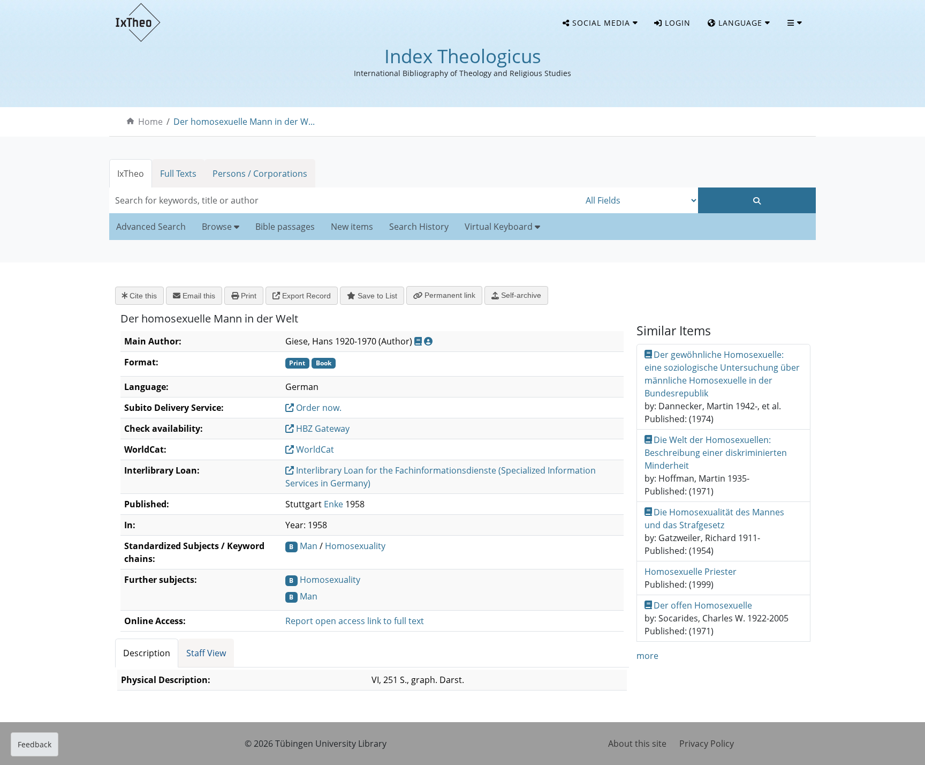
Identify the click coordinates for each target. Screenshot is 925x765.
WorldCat (314, 449)
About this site (637, 743)
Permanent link (448, 295)
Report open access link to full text (354, 621)
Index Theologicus (462, 56)
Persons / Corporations (260, 173)
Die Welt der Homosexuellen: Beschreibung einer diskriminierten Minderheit (716, 452)
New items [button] (352, 226)
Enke (333, 504)
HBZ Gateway (322, 428)
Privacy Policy (706, 743)
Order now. (318, 408)
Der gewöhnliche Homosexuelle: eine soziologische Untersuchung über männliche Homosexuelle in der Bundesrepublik (722, 374)
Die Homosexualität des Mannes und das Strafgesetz (715, 518)
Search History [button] (419, 226)
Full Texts (178, 173)
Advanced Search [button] (151, 226)
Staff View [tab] (206, 653)
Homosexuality (355, 546)
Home (150, 122)
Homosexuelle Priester (691, 572)
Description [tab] (146, 653)
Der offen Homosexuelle (703, 605)
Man (308, 546)
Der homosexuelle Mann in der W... (244, 122)
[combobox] (344, 200)
